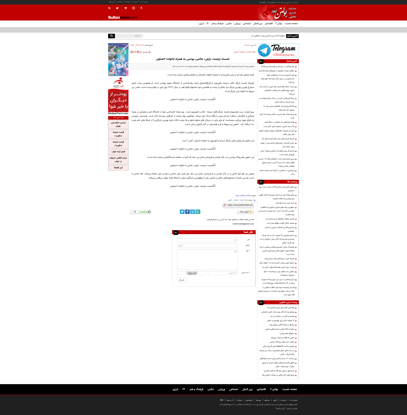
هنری (236, 52)
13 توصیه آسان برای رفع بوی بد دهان (280, 320)
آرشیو (275, 400)
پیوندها (127, 1)
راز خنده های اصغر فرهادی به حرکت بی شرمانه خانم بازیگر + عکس (276, 352)
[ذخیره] (138, 52)
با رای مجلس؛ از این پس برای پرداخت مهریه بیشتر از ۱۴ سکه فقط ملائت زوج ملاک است (277, 281)
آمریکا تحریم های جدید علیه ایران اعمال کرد (278, 138)
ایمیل (248, 245)
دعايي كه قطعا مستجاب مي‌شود (282, 337)
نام (249, 239)
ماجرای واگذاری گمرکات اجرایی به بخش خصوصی (279, 229)
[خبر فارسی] (118, 96)
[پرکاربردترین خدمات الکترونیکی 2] (118, 59)
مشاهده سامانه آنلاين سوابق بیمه (282, 324)
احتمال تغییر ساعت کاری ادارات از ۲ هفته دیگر (276, 263)
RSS (221, 400)
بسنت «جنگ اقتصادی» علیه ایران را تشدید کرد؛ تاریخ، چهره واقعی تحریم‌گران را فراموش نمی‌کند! (276, 90)
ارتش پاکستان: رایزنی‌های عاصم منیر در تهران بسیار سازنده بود (277, 145)
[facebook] (141, 8)
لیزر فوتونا (118, 167)
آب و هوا (112, 1)
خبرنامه (120, 1)
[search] (111, 36)
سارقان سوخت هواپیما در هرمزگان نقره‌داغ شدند (276, 70)
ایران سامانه (280, 408)
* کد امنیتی (245, 272)
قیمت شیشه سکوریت (118, 134)
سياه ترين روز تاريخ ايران (285, 203)
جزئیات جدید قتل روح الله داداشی (282, 342)
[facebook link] (187, 211)
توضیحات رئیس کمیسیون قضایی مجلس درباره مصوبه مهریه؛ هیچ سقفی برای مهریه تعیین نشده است (277, 251)
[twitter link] (182, 211)
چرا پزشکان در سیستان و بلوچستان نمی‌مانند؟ (277, 66)
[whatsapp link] (198, 211)
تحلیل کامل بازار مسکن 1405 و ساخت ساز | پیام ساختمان (276, 189)
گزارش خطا (244, 211)
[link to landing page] (283, 13)
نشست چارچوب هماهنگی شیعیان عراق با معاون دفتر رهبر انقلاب (276, 132)
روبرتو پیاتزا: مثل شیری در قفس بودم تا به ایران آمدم (276, 116)
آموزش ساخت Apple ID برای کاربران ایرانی (278, 346)
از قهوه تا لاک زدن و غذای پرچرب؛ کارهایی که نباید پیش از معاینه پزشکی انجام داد (254, 35)
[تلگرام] (278, 50)
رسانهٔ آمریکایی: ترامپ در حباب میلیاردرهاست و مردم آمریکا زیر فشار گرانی (276, 100)
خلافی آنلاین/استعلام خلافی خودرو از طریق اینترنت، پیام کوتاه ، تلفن (278, 364)
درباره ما (135, 1)
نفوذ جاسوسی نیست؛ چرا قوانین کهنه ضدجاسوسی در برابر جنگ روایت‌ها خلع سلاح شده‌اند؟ (277, 79)
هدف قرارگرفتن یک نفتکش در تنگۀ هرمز (279, 122)
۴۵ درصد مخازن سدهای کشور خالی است (278, 126)
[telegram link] (192, 211)
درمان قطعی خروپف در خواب (118, 159)
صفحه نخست (291, 23)
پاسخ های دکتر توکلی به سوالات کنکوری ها (278, 375)
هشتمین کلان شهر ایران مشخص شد (280, 307)
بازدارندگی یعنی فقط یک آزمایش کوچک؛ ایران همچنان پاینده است (277, 153)
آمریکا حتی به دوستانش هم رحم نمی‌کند (279, 258)
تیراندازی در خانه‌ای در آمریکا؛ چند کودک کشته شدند (276, 172)
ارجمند (235, 200)
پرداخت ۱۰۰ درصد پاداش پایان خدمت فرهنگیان (277, 358)
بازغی (230, 200)
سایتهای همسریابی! (287, 333)
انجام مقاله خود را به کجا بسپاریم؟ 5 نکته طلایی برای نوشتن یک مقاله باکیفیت (276, 197)
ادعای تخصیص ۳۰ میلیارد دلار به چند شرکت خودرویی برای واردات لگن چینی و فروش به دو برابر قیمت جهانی (277, 239)
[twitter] (117, 8)
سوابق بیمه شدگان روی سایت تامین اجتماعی (277, 311)
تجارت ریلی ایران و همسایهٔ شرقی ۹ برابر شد (278, 267)
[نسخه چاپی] (131, 52)
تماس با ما (144, 1)
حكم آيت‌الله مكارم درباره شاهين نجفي (280, 329)
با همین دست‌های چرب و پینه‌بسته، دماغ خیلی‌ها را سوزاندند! (279, 273)
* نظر (248, 250)
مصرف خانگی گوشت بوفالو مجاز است (280, 223)
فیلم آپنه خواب (118, 151)
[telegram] (125, 8)
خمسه (242, 200)
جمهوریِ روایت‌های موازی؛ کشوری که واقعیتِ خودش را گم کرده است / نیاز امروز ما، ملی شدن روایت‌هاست (276, 211)
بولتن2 (242, 52)
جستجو (267, 400)
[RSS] (110, 8)
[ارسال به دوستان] (135, 52)
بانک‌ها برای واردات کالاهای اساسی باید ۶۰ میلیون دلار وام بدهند (279, 108)
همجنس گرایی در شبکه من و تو (282, 316)
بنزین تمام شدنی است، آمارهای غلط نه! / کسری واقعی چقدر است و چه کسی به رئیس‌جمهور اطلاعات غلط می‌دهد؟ (276, 162)
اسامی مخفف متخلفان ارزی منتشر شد (280, 218)
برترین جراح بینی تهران (118, 124)
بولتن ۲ (278, 23)
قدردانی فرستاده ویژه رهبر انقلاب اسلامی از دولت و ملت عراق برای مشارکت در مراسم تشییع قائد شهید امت (276, 291)
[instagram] (133, 8)
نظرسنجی (249, 400)
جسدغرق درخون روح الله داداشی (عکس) (279, 370)
